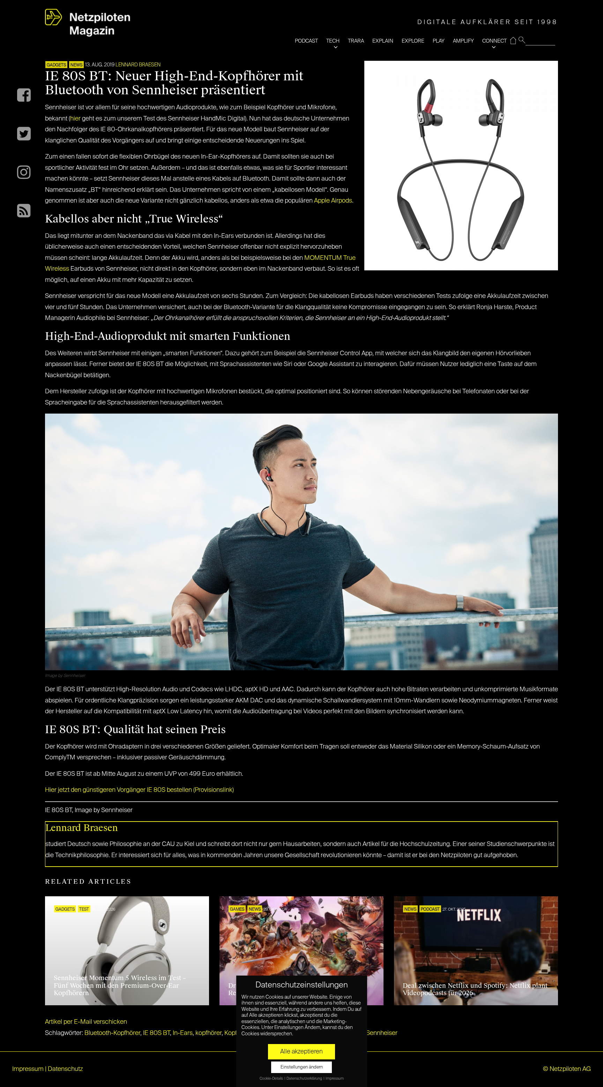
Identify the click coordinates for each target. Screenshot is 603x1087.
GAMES (237, 909)
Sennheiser (381, 1033)
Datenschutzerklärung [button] (304, 1078)
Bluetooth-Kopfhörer (112, 1033)
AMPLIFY (463, 41)
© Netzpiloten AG (567, 1069)
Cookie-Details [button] (272, 1078)
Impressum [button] (335, 1078)
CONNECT (494, 41)
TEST (84, 909)
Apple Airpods (333, 201)
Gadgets (56, 65)
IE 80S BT (156, 1033)
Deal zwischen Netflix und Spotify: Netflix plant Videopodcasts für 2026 (475, 990)
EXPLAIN (382, 41)
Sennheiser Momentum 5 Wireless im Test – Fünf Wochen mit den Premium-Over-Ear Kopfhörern (120, 985)
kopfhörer (208, 1033)
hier (75, 119)
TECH (333, 41)
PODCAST (306, 41)
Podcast (430, 909)
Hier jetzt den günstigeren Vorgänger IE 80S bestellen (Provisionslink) (139, 790)
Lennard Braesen (138, 65)
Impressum (28, 1069)
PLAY (439, 41)
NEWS (76, 65)
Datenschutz (65, 1069)
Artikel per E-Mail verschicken (86, 1022)
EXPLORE (413, 41)
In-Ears (183, 1033)
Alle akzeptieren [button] (301, 1052)
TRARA (356, 41)
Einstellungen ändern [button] (302, 1067)
